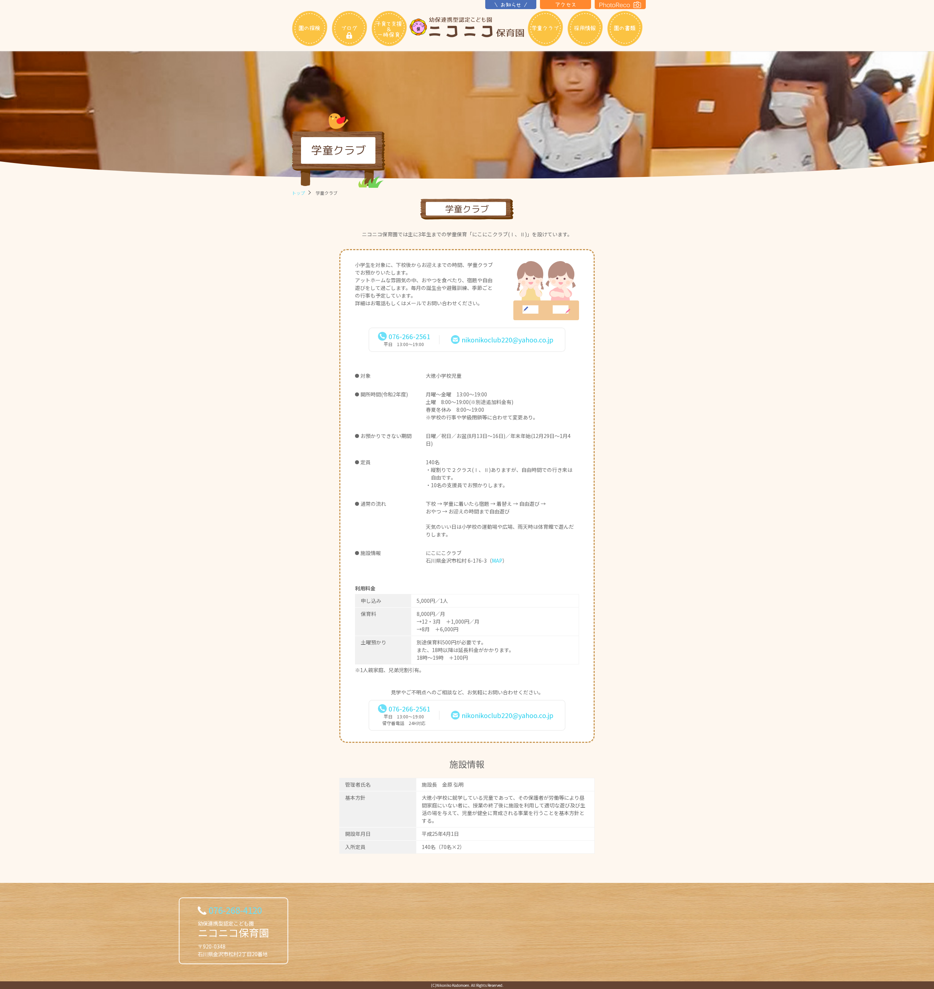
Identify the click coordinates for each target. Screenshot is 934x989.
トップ (298, 193)
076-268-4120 (235, 910)
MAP (497, 560)
